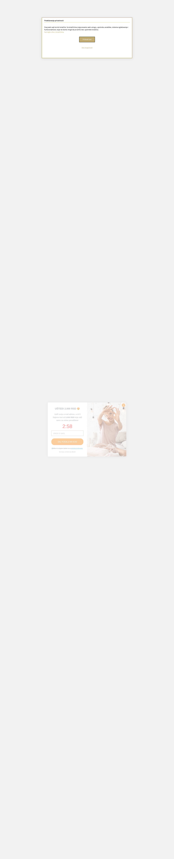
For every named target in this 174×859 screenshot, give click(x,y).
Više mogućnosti (87, 48)
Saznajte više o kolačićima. (54, 32)
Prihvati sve (87, 39)
